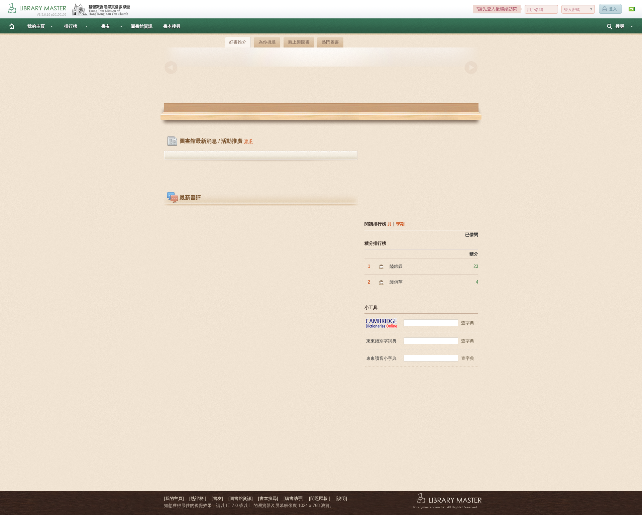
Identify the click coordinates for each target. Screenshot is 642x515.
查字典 (467, 322)
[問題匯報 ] (319, 498)
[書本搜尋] (268, 498)
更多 (248, 140)
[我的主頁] (174, 498)
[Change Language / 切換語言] (632, 9)
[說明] (341, 498)
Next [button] (471, 67)
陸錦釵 (396, 266)
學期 (400, 223)
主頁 (12, 25)
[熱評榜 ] (197, 498)
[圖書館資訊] (240, 498)
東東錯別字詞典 (381, 340)
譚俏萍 (396, 282)
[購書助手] (294, 498)
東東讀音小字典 (381, 358)
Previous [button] (171, 67)
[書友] (217, 498)
